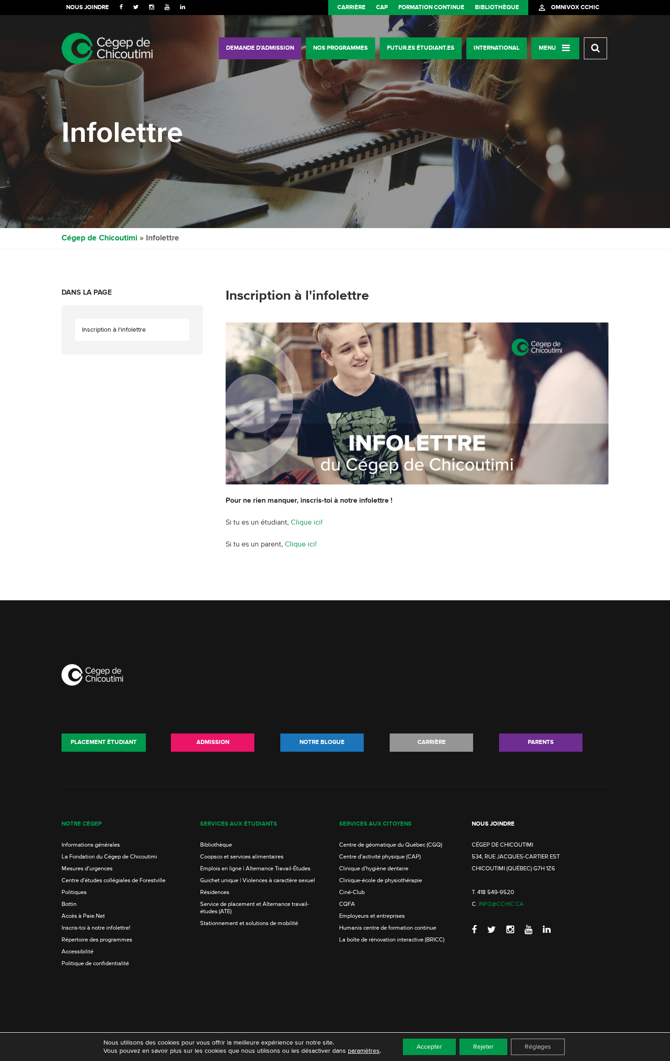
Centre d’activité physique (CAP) (380, 857)
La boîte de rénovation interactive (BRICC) (391, 940)
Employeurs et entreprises (372, 916)
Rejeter (483, 1047)
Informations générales (91, 845)
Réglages (538, 1047)
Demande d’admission (260, 48)
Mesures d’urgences (87, 869)
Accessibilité (77, 952)
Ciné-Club (352, 892)
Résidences (214, 892)
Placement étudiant (104, 742)
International (497, 48)
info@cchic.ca (501, 904)
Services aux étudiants (238, 824)
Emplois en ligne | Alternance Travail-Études (255, 869)
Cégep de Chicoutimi (99, 238)
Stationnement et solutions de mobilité (249, 923)
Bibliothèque (497, 7)
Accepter (429, 1047)
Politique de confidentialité (95, 964)
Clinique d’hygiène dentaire (373, 869)
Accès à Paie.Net (83, 916)
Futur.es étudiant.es (420, 48)
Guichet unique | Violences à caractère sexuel (257, 881)
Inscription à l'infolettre (114, 330)
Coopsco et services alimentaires (241, 857)
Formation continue (431, 7)
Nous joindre (87, 7)
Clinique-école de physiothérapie (380, 881)
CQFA (347, 904)
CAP (382, 7)
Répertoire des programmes (97, 940)
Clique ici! (307, 522)
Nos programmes (340, 48)
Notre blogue (322, 742)
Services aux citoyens (375, 824)
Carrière (351, 7)
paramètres (364, 1051)
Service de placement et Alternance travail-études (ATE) (254, 908)
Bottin (69, 904)
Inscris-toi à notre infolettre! (96, 928)
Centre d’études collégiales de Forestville (113, 881)
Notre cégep (82, 824)
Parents (541, 742)
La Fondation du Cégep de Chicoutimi (109, 857)
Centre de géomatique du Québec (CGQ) (390, 845)
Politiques (74, 892)
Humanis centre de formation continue (387, 928)
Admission (212, 742)
